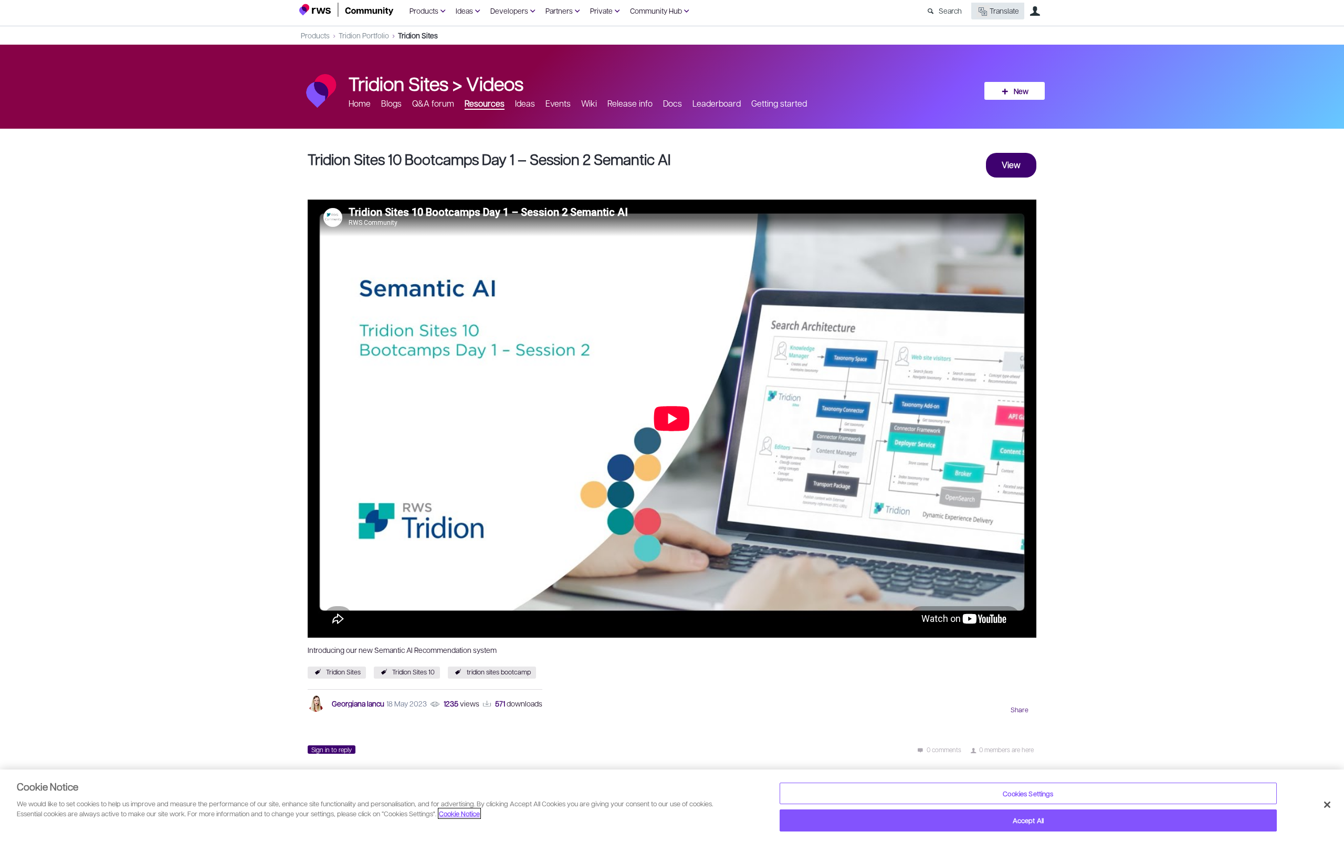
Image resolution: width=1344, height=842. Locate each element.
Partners (559, 10)
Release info (630, 103)
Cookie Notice (459, 813)
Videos (494, 83)
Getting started (779, 103)
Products (424, 10)
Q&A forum (433, 103)
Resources (485, 103)
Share (1019, 709)
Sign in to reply (331, 749)
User (1035, 11)
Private (601, 10)
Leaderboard (716, 103)
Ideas (464, 10)
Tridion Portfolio (364, 35)
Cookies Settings (1028, 793)
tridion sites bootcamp (499, 672)
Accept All (1028, 820)
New (1021, 91)
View (1011, 164)
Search (950, 10)
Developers (509, 10)
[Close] (1327, 804)
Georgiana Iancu (358, 703)
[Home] (346, 10)
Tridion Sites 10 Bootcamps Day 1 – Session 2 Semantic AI (489, 159)
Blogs (391, 103)
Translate (1004, 10)
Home (360, 103)
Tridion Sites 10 (413, 672)
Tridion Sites (418, 35)
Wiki (589, 103)
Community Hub (656, 10)
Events (558, 103)
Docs (672, 103)
